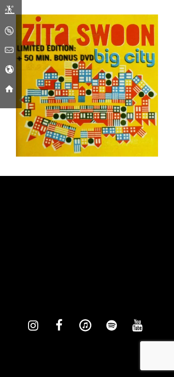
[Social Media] (9, 70)
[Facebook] (59, 326)
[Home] (9, 89)
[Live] (9, 12)
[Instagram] (33, 326)
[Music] (9, 31)
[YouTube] (137, 326)
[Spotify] (111, 326)
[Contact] (9, 51)
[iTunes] (85, 326)
